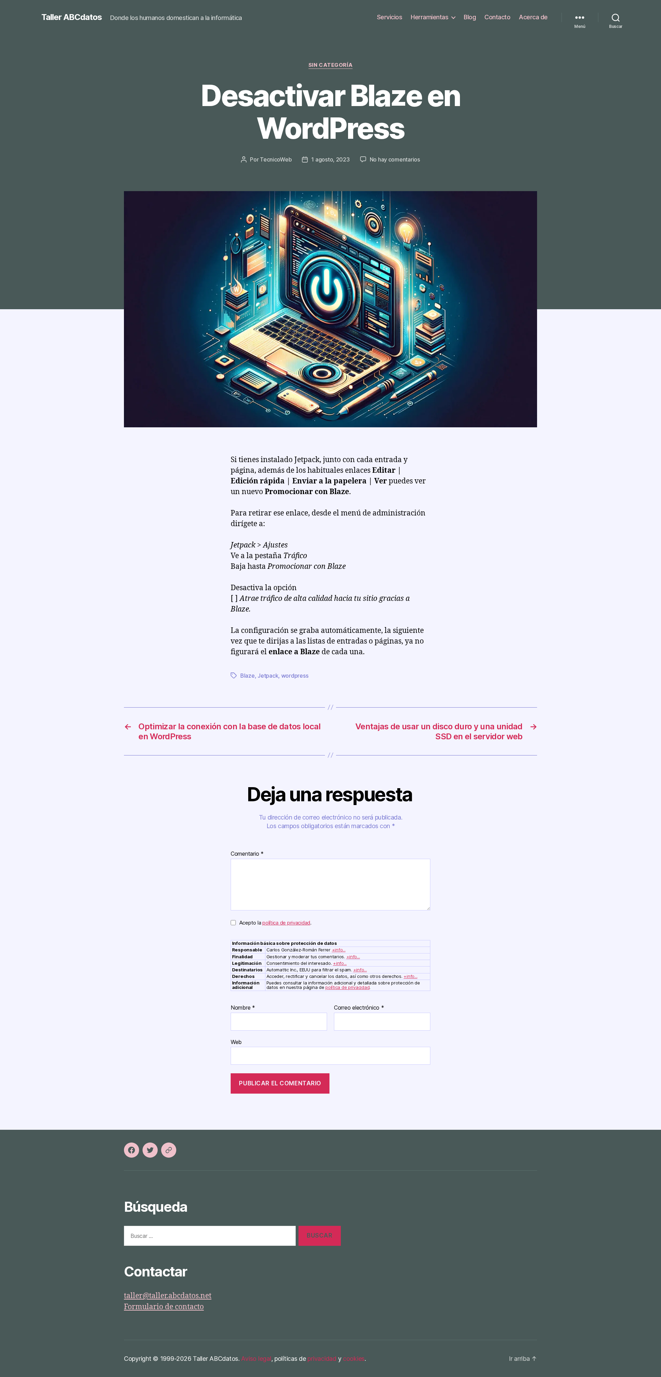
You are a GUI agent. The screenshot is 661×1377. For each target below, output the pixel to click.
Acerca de (533, 17)
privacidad (321, 1358)
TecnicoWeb (276, 159)
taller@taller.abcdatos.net (167, 1296)
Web (236, 1042)
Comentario (247, 854)
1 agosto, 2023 (330, 159)
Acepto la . (275, 922)
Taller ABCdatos (71, 17)
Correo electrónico (359, 1008)
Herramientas (429, 17)
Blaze (247, 675)
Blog (470, 17)
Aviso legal (256, 1358)
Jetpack (268, 675)
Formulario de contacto (164, 1307)
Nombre (243, 1008)
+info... (339, 949)
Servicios (389, 17)
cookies (354, 1358)
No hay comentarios (395, 159)
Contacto (497, 17)
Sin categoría (330, 65)
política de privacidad (286, 922)
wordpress (294, 675)
